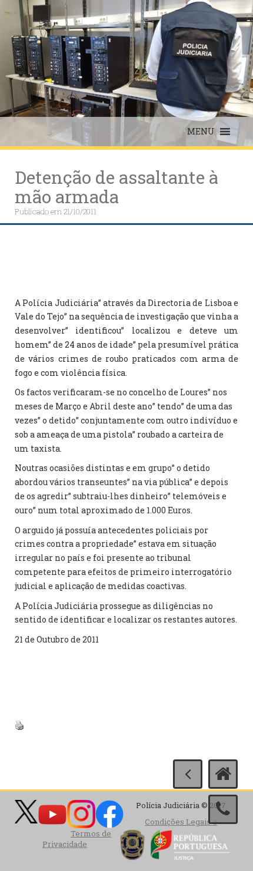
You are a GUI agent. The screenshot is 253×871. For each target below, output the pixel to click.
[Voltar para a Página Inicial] (223, 774)
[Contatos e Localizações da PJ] (223, 809)
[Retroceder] (187, 774)
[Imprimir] (19, 724)
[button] (201, 131)
